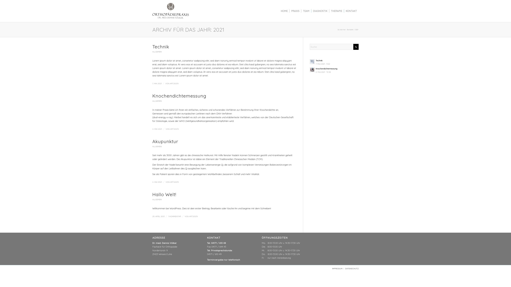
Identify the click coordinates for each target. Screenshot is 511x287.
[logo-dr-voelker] (170, 11)
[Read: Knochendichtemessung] (312, 69)
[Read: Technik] (312, 61)
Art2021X (174, 83)
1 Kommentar (174, 216)
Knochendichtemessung (179, 96)
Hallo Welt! (164, 194)
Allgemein (157, 51)
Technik (160, 47)
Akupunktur (165, 141)
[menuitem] (284, 11)
